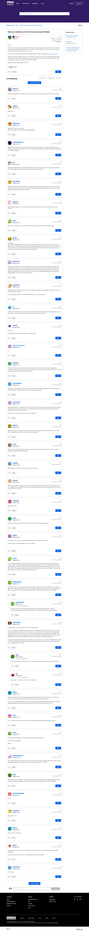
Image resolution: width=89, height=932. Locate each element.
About (8, 899)
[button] (9, 72)
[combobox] (44, 13)
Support (72, 3)
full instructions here (52, 53)
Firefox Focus (31, 905)
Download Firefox (32, 899)
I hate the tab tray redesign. (72, 35)
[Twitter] (74, 899)
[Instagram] (77, 899)
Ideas (17, 3)
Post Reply (55, 888)
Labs (42, 3)
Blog (29, 907)
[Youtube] (80, 899)
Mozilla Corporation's (13, 921)
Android (30, 903)
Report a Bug (52, 901)
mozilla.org (22, 917)
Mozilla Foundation (11, 903)
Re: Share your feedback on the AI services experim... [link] (31, 25)
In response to (22, 605)
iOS (29, 901)
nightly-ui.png (12, 66)
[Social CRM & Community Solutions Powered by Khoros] (79, 929)
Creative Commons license (52, 922)
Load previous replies (34, 82)
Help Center (52, 899)
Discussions (26, 3)
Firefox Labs (69, 37)
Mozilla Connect (10, 3)
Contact (53, 917)
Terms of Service (31, 917)
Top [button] (9, 928)
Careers (8, 905)
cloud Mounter (69, 41)
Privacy (39, 917)
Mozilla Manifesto (11, 901)
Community (35, 3)
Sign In (79, 3)
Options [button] (80, 25)
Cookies (46, 917)
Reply (58, 71)
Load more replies (34, 883)
